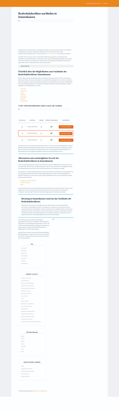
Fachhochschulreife (25, 182)
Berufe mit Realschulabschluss (27, 283)
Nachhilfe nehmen (25, 301)
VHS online (23, 88)
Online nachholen (24, 308)
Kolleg (22, 92)
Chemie (22, 338)
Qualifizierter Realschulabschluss (28, 311)
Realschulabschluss (94, 3)
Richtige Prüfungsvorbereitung (27, 313)
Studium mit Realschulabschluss (27, 316)
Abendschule (23, 90)
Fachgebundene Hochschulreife (28, 180)
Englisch (23, 343)
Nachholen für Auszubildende (27, 303)
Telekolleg (22, 94)
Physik (22, 351)
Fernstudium (23, 96)
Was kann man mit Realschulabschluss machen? (31, 321)
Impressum (37, 391)
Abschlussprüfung (25, 280)
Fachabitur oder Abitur (25, 290)
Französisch (23, 346)
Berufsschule (23, 253)
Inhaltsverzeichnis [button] (25, 66)
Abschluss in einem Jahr (26, 278)
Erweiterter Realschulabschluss (27, 285)
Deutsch (22, 341)
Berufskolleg (23, 250)
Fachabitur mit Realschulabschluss (28, 288)
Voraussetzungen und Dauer (27, 319)
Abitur (21, 184)
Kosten (22, 298)
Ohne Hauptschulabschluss (26, 306)
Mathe (22, 349)
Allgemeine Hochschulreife (26, 368)
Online (105, 3)
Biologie (22, 336)
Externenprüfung (24, 255)
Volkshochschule (24, 263)
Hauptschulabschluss (25, 376)
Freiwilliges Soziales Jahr (26, 293)
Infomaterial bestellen (66, 126)
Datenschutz (44, 391)
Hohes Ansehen (24, 296)
